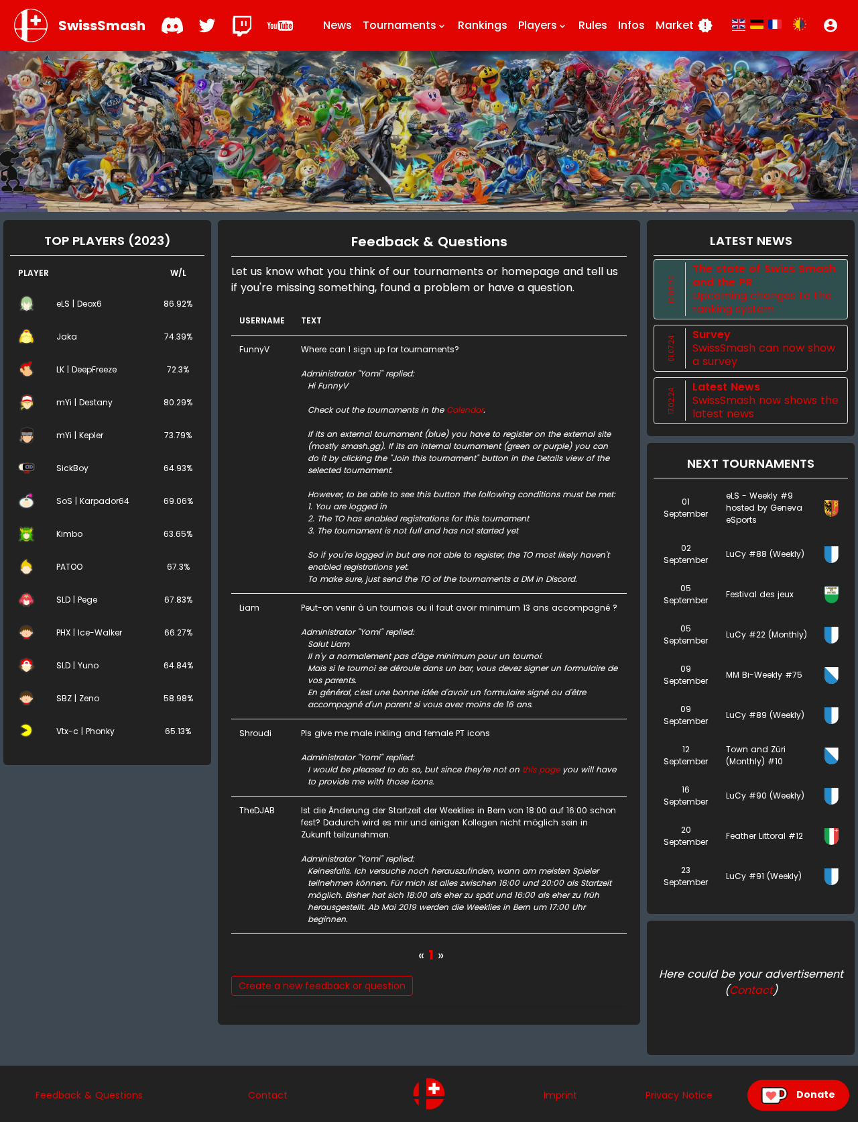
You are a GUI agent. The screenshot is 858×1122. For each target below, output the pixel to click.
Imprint (560, 1095)
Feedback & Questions (89, 1095)
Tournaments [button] (405, 25)
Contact (751, 990)
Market (684, 25)
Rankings (482, 25)
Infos (631, 25)
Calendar (464, 409)
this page (541, 769)
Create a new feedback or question (322, 985)
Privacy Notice (679, 1095)
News (337, 25)
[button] (830, 25)
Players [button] (543, 25)
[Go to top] (429, 1094)
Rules (592, 25)
